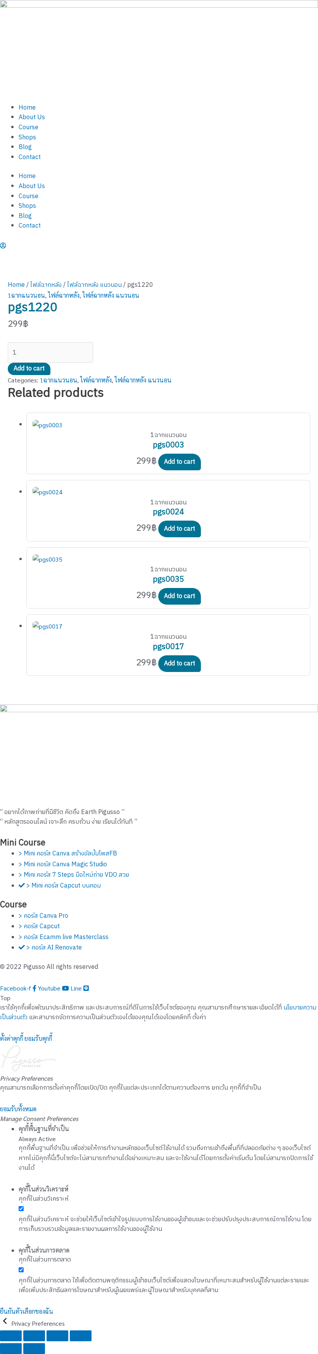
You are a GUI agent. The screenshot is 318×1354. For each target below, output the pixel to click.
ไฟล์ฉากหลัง (46, 285)
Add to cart (29, 368)
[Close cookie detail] (5, 1323)
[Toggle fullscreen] (34, 1335)
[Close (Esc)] (81, 1335)
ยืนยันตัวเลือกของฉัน (26, 1311)
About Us (32, 117)
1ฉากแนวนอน (26, 295)
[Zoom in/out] (11, 1335)
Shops (27, 137)
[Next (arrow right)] (34, 1348)
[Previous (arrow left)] (11, 1348)
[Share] (57, 1335)
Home (27, 108)
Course (28, 127)
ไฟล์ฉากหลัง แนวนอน (94, 285)
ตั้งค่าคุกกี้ (11, 1038)
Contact (30, 157)
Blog (25, 147)
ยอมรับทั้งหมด (18, 1109)
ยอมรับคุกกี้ (38, 1038)
